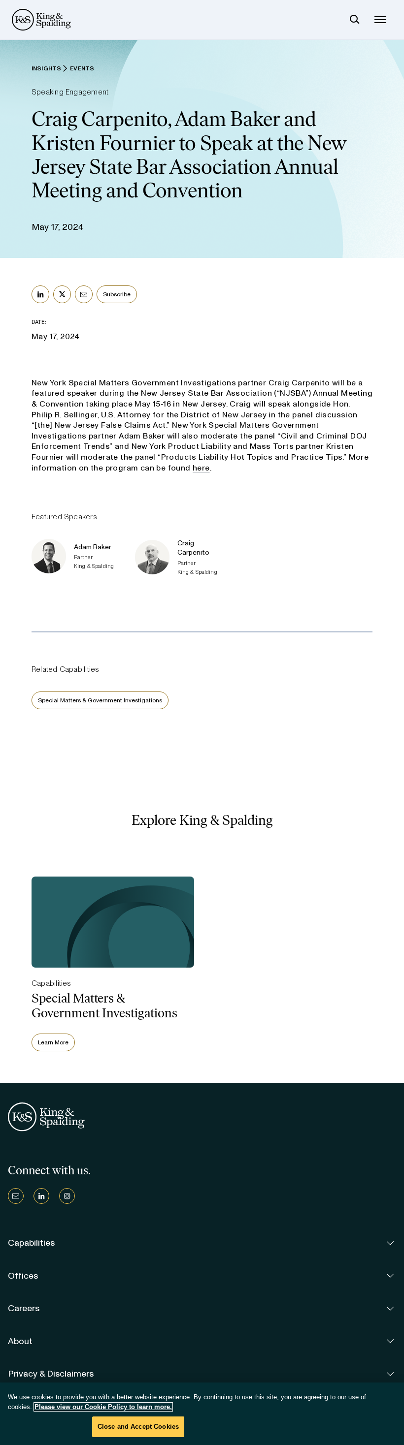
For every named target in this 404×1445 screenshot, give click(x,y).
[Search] (355, 20)
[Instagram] (67, 1196)
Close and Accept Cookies (138, 1426)
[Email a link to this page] (84, 294)
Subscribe (117, 294)
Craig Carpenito (193, 548)
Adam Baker (92, 547)
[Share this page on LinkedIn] (40, 294)
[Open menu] (380, 19)
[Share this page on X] (62, 294)
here (201, 467)
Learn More (53, 1042)
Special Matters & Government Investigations (100, 700)
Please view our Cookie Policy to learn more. (103, 1407)
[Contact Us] (16, 1196)
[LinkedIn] (41, 1196)
